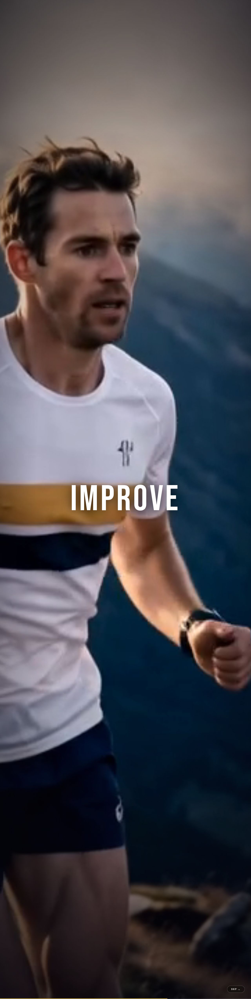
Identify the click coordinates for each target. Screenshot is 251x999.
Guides (114, 8)
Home (71, 8)
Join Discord (232, 8)
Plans (99, 8)
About (179, 8)
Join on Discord (101, 568)
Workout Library (139, 8)
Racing (85, 8)
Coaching (163, 8)
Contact (208, 8)
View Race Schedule (147, 568)
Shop (192, 8)
